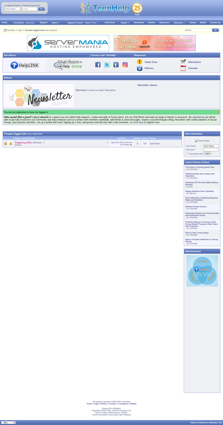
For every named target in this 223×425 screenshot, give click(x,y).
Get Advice (19, 23)
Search (124, 23)
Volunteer (178, 23)
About (54, 23)
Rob (191, 187)
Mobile (203, 22)
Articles (151, 22)
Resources (164, 22)
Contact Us (215, 22)
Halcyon (192, 193)
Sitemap (213, 423)
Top (220, 423)
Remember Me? (196, 154)
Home (4, 22)
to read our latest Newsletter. (96, 90)
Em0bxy (18, 145)
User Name (191, 146)
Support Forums (75, 23)
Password (190, 150)
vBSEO (124, 413)
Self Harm (155, 143)
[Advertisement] (92, 171)
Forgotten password (30, 5)
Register (17, 5)
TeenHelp (11, 30)
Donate (193, 22)
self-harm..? (38, 142)
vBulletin (115, 408)
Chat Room (110, 22)
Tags (20, 30)
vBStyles (127, 415)
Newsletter (139, 22)
